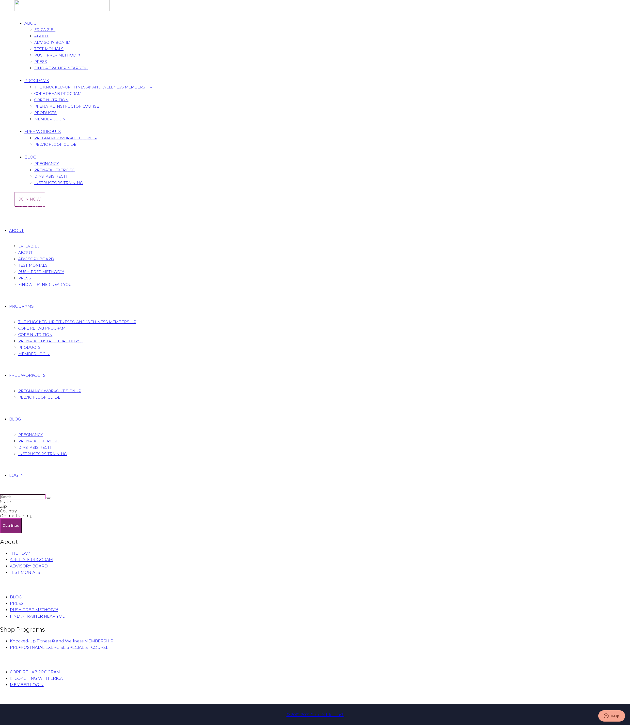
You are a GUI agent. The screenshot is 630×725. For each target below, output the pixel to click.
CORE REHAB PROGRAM (35, 672)
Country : (9, 511)
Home (6, 216)
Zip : (4, 506)
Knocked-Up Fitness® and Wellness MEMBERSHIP (61, 641)
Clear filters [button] (11, 525)
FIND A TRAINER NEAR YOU (37, 616)
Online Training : (17, 515)
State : (6, 501)
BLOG (16, 597)
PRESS (16, 603)
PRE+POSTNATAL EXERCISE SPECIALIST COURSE (59, 647)
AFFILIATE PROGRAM (31, 559)
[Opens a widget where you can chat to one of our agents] (611, 716)
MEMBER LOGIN (27, 684)
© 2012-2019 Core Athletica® (315, 714)
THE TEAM (20, 553)
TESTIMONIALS (25, 572)
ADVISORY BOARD (29, 566)
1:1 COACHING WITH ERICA (36, 678)
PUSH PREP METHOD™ (34, 610)
